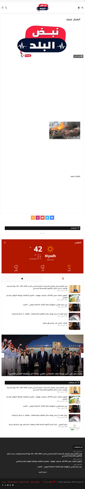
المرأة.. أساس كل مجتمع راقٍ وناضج (55, 323)
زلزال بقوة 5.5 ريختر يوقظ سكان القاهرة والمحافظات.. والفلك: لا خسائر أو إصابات (39, 314)
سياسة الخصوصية (24, 482)
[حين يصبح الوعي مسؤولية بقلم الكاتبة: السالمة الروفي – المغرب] (74, 307)
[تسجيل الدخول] (79, 8)
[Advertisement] (42, 76)
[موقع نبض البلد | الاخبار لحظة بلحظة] (42, 8)
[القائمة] (3, 8)
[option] (42, 355)
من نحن (4, 482)
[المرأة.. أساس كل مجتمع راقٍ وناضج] (74, 326)
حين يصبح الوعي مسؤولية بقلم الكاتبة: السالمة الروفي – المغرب (45, 304)
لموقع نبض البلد (47, 482)
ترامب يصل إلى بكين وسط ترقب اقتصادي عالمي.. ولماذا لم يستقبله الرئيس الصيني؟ (45, 373)
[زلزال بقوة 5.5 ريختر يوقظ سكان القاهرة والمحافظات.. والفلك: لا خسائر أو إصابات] (74, 317)
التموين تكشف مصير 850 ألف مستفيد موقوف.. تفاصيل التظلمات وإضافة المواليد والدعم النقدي (37, 296)
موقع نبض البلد (34, 482)
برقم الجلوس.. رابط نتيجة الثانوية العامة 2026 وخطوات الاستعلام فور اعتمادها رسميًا (38, 424)
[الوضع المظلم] (6, 8)
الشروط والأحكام (12, 482)
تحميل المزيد (42, 472)
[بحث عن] (82, 8)
